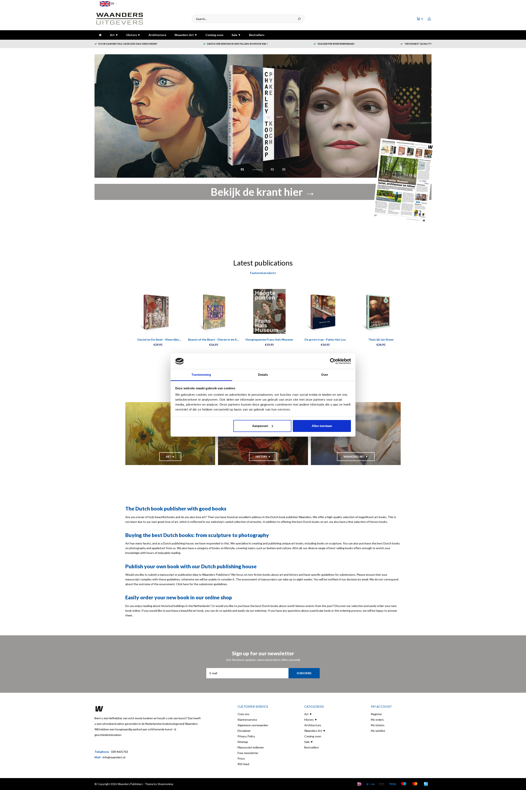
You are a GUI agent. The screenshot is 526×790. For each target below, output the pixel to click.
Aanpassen (260, 426)
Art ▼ (114, 35)
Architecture (157, 35)
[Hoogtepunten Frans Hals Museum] (263, 311)
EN (112, 3)
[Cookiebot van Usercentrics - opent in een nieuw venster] (333, 361)
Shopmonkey (165, 784)
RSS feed (243, 764)
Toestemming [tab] (201, 374)
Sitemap (243, 742)
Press (241, 758)
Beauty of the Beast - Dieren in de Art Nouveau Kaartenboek (207, 340)
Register (376, 714)
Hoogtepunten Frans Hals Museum (263, 339)
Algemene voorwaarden (253, 725)
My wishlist (378, 730)
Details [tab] (263, 374)
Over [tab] (324, 374)
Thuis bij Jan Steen (374, 339)
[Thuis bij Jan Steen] (374, 311)
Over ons (243, 714)
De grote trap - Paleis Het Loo (318, 339)
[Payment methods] (359, 784)
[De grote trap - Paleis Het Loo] (319, 311)
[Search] (299, 19)
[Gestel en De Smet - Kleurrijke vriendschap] (152, 311)
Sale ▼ (236, 35)
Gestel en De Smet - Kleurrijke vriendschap (151, 340)
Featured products (263, 273)
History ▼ (133, 35)
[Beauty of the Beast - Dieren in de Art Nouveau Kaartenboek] (207, 311)
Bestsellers (256, 35)
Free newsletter (248, 753)
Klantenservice (247, 719)
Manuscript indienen (251, 747)
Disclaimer (244, 730)
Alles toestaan (322, 426)
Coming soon (214, 35)
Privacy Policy (246, 736)
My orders (377, 719)
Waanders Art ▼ (185, 35)
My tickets (377, 725)
